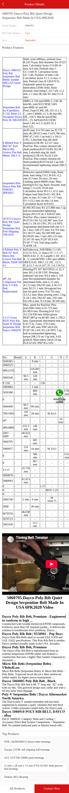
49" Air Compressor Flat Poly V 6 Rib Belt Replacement (12, 285)
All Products (17, 788)
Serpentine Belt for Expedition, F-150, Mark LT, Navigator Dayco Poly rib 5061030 (12, 113)
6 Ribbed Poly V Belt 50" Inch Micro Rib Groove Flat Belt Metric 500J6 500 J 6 (12, 257)
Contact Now (52, 788)
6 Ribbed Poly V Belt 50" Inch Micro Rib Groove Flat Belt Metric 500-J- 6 (12, 149)
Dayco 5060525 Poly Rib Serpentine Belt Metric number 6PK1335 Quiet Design (12, 78)
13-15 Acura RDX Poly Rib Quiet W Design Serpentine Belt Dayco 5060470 (12, 324)
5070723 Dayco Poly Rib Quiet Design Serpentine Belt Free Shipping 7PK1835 (12, 226)
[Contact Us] (60, 396)
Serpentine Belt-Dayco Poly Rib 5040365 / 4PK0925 (12, 188)
